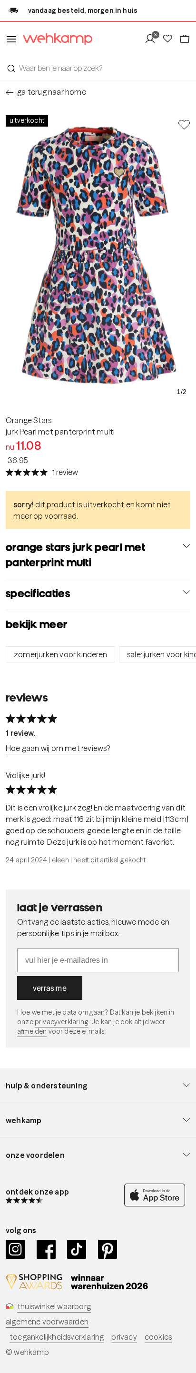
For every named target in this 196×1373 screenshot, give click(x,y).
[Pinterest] (108, 1249)
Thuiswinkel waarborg (54, 1306)
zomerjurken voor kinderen (60, 654)
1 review (65, 472)
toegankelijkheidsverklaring (57, 1337)
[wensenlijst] (170, 39)
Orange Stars (28, 420)
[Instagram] (15, 1249)
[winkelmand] (184, 39)
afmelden (32, 1031)
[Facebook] (46, 1249)
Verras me (50, 988)
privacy (124, 1337)
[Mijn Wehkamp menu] (153, 39)
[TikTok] (77, 1249)
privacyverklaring (61, 1021)
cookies (158, 1337)
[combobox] (98, 68)
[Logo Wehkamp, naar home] (54, 39)
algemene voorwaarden (47, 1321)
